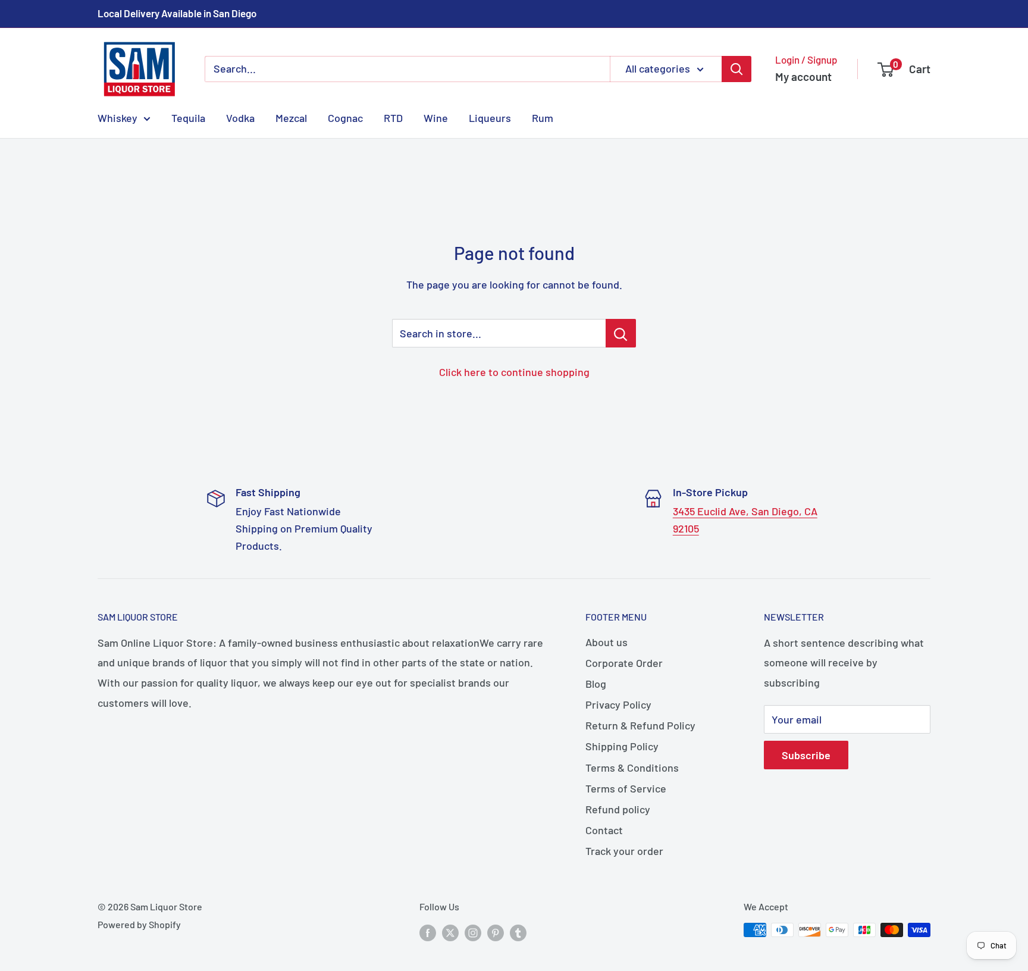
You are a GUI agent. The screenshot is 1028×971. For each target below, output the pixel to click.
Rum (542, 117)
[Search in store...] (621, 333)
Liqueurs (490, 117)
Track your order (624, 850)
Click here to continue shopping (514, 371)
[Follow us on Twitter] (450, 932)
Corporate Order (624, 662)
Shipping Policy (622, 746)
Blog (595, 683)
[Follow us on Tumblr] (518, 932)
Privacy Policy (618, 704)
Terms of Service (625, 788)
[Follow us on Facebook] (427, 932)
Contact (604, 830)
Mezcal (291, 117)
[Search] (736, 69)
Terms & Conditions (632, 767)
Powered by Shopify (139, 924)
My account (803, 76)
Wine (436, 117)
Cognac (345, 117)
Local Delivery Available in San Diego (177, 13)
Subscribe (806, 755)
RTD (393, 117)
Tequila (188, 117)
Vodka (240, 117)
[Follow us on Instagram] (473, 932)
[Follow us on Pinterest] (495, 932)
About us (606, 642)
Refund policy (617, 809)
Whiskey (117, 117)
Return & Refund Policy (640, 725)
